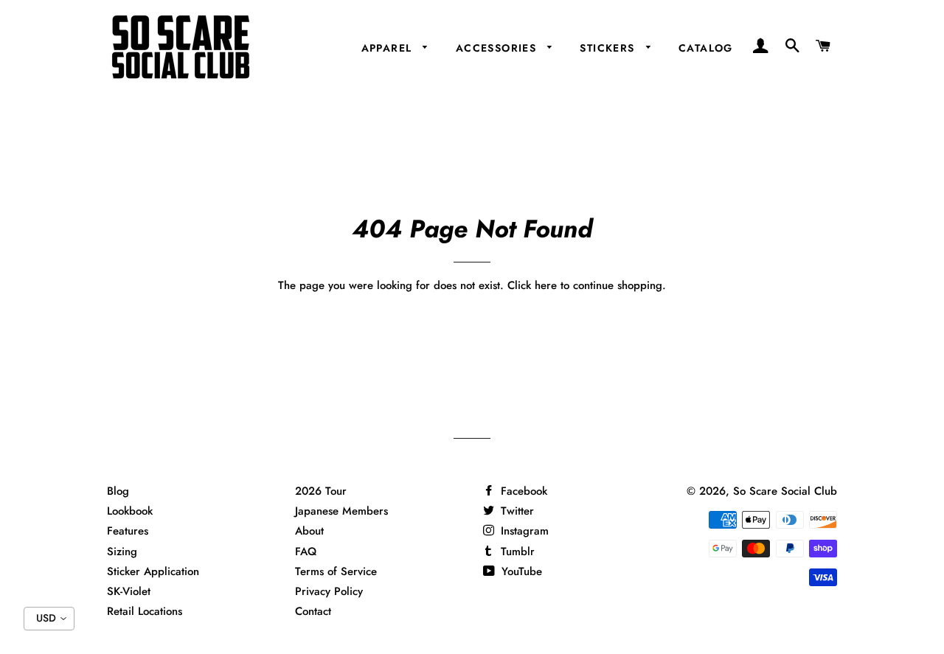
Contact (313, 611)
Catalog (705, 48)
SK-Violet (128, 591)
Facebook (522, 491)
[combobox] (49, 618)
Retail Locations (144, 611)
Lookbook (130, 511)
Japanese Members (341, 511)
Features (127, 531)
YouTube (520, 571)
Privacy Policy (329, 591)
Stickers (609, 48)
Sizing (122, 551)
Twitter (515, 511)
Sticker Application (153, 571)
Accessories (498, 48)
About (309, 531)
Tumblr (516, 551)
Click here (532, 285)
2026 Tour (321, 491)
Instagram (523, 531)
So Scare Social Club (785, 491)
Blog (118, 491)
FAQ (305, 551)
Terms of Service (336, 571)
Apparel (388, 48)
